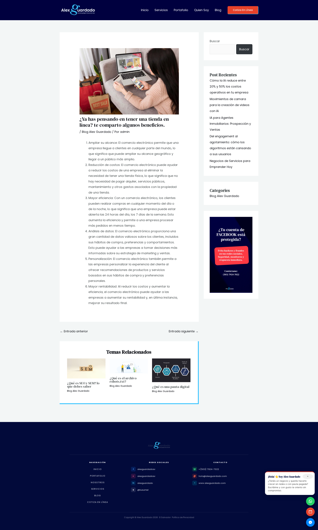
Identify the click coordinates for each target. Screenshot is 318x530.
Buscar (215, 41)
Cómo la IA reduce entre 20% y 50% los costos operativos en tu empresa (229, 86)
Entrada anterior (74, 331)
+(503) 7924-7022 (209, 469)
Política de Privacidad (183, 517)
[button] (243, 10)
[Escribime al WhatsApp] (310, 501)
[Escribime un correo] (310, 512)
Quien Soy (201, 10)
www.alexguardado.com (212, 483)
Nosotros (98, 482)
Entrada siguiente (183, 331)
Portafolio (181, 10)
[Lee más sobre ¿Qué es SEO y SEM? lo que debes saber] (86, 368)
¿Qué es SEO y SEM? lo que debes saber (83, 385)
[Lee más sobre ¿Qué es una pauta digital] (171, 370)
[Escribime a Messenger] (310, 522)
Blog (218, 10)
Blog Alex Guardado (96, 132)
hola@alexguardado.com (213, 476)
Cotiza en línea (97, 502)
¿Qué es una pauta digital (170, 386)
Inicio (145, 10)
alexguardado (145, 483)
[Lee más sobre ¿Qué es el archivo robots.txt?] (129, 366)
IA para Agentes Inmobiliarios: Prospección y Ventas (230, 124)
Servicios (161, 10)
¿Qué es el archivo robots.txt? (123, 380)
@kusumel (143, 489)
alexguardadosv (146, 469)
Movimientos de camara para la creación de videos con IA (229, 105)
